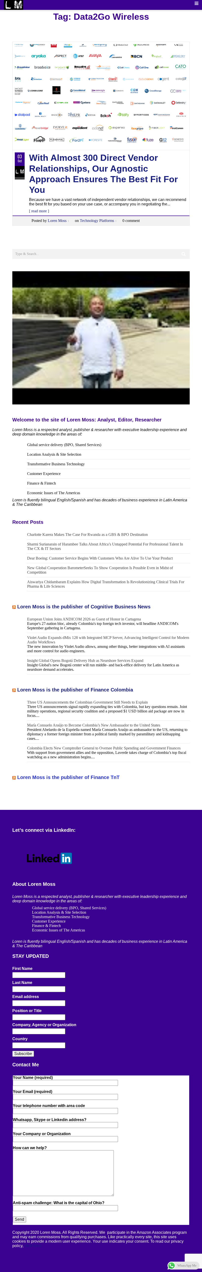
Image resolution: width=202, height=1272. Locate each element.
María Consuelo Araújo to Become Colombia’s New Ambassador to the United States (93, 725)
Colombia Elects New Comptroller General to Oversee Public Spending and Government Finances (104, 748)
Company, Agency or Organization (44, 1025)
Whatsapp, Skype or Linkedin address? (49, 1120)
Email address (25, 997)
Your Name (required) (33, 1077)
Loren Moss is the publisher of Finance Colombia (75, 689)
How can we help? (30, 1148)
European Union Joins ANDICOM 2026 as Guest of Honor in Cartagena (84, 619)
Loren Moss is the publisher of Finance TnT (68, 777)
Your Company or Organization (42, 1134)
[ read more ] (39, 211)
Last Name (22, 983)
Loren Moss (57, 220)
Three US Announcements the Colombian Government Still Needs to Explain (87, 702)
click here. (33, 1246)
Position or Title (27, 1011)
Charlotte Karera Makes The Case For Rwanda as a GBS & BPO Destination (87, 534)
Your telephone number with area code (49, 1106)
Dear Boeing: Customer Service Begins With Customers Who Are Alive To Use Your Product (100, 558)
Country (20, 1039)
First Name (22, 968)
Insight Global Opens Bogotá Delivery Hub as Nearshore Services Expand (85, 660)
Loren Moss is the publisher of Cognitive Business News (84, 606)
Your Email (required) (32, 1092)
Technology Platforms (97, 220)
